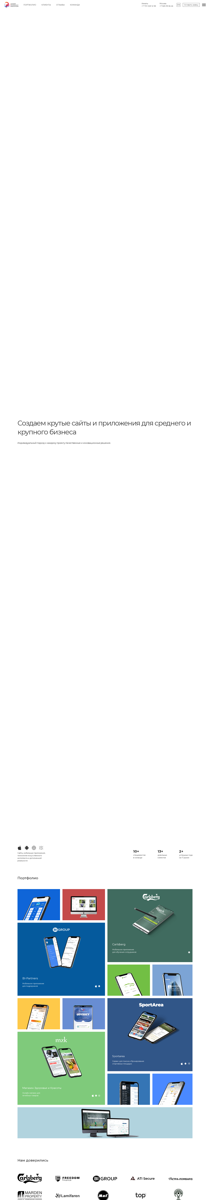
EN (178, 5)
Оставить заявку (191, 5)
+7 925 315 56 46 (166, 6)
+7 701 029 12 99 (149, 6)
